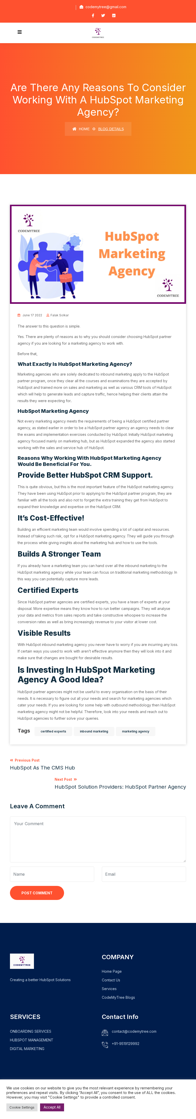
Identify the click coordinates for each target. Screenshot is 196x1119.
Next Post (120, 783)
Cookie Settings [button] (21, 1107)
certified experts (53, 731)
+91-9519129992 (125, 1043)
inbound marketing (94, 731)
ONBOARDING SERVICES (30, 1031)
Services (109, 988)
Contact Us (111, 980)
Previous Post (42, 764)
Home (84, 129)
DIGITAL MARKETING (27, 1048)
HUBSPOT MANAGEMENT (31, 1040)
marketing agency (135, 731)
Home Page (112, 971)
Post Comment (37, 893)
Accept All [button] (52, 1107)
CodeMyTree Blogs (118, 997)
